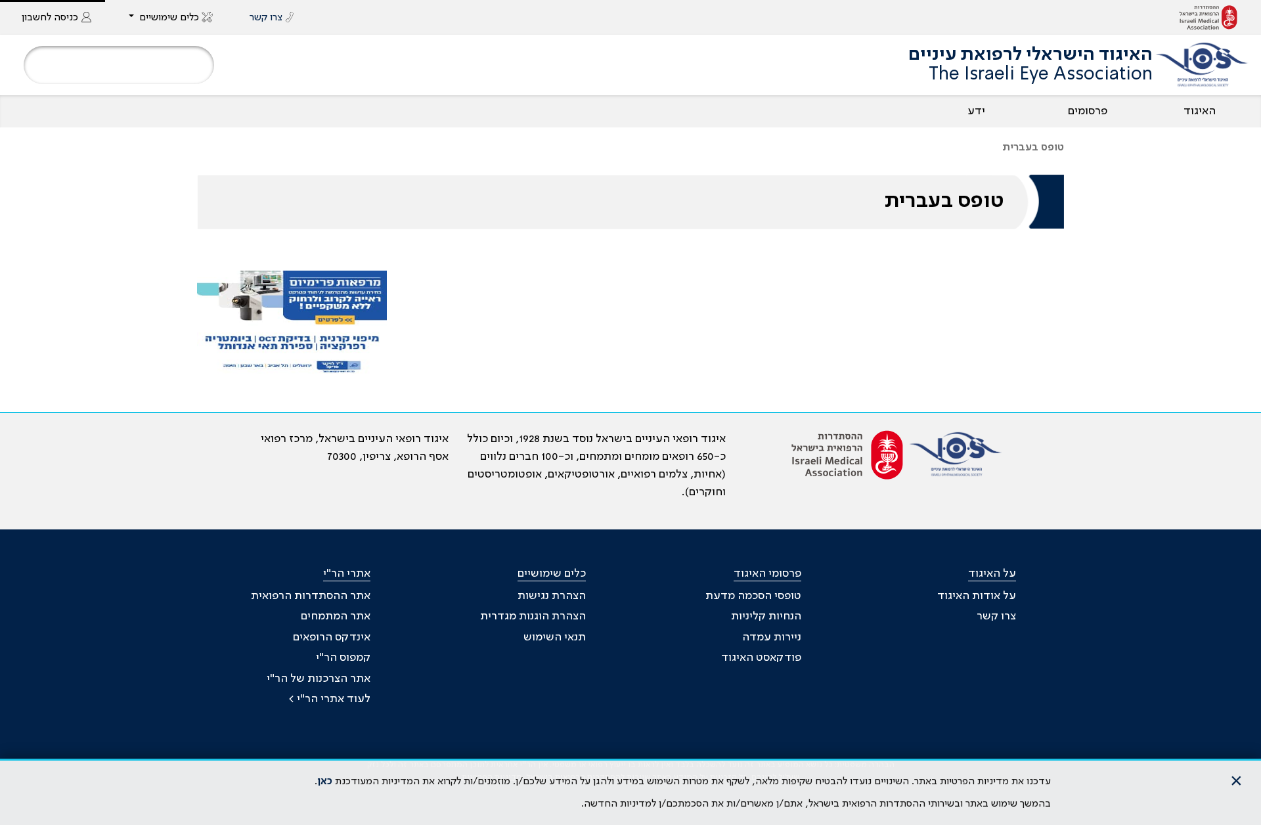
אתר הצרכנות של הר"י (318, 678)
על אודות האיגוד (976, 596)
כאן (324, 781)
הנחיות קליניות (766, 616)
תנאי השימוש (554, 637)
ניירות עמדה (771, 637)
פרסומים (1087, 111)
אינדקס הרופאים (331, 637)
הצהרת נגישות (552, 596)
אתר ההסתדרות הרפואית (310, 596)
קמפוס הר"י (343, 657)
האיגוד (1200, 111)
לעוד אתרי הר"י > (329, 699)
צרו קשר (996, 616)
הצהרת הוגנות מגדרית (533, 616)
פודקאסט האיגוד (761, 657)
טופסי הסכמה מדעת (753, 596)
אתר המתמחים (335, 616)
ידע (976, 111)
